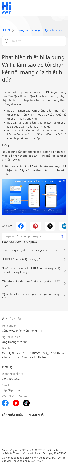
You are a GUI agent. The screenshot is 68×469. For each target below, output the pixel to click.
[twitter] (50, 226)
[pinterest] (35, 226)
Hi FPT (6, 30)
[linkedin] (64, 226)
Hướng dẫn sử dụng (28, 30)
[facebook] (21, 226)
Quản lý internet (54, 30)
